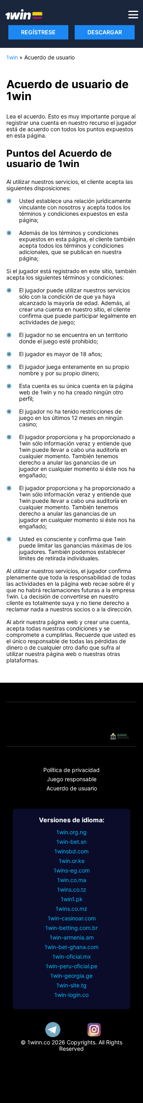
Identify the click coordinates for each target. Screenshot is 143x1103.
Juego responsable (72, 779)
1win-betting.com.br (71, 927)
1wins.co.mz (71, 908)
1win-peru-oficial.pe (71, 966)
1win (12, 57)
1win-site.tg (71, 985)
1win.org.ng (71, 832)
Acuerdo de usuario (71, 788)
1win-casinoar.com (72, 918)
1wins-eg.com (72, 870)
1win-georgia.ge (71, 975)
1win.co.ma (71, 879)
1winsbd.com (71, 851)
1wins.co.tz (71, 889)
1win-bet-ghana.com (71, 946)
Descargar (104, 32)
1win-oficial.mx (71, 956)
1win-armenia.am (72, 937)
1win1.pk (72, 899)
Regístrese (38, 32)
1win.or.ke (72, 860)
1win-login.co (71, 994)
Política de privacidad (71, 769)
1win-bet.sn (71, 841)
